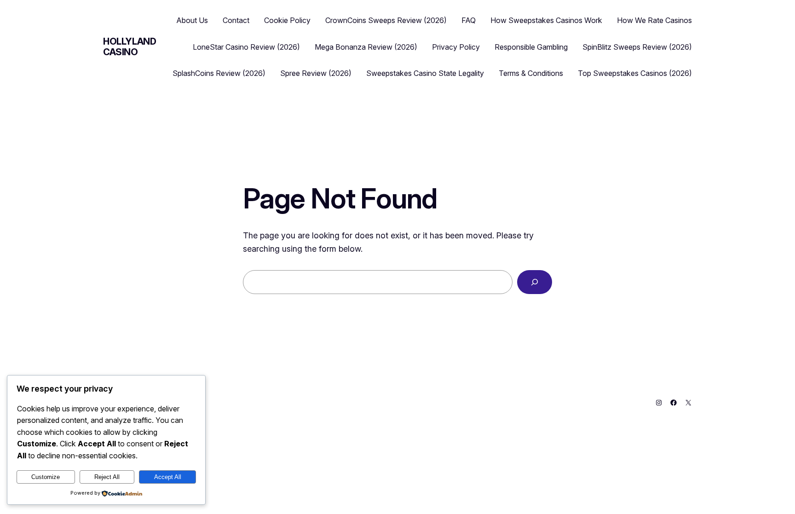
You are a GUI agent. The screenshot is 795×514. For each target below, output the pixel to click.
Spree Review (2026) (315, 73)
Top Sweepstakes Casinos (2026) (635, 73)
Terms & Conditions (531, 73)
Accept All (167, 477)
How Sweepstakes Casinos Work (546, 20)
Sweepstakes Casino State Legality (425, 73)
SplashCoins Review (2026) (219, 73)
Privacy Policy (456, 47)
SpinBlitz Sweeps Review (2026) (637, 47)
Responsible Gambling (531, 47)
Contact (236, 20)
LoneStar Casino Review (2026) (246, 47)
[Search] (534, 282)
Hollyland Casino (129, 47)
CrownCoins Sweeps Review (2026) (386, 20)
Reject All (107, 477)
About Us (192, 20)
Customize (45, 477)
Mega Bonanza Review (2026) (366, 47)
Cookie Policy (287, 20)
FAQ (468, 20)
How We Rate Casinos (654, 20)
